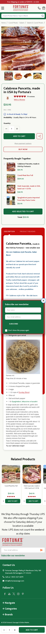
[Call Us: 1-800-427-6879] (40, 8)
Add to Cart (19, 136)
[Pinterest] (23, 594)
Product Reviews (27, 231)
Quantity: (7, 123)
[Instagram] (18, 594)
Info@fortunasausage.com (14, 581)
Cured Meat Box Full (25, 175)
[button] (43, 300)
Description (9, 231)
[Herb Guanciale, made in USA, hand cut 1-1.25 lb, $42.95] (32, 474)
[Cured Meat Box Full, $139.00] (11, 474)
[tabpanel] (8, 76)
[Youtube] (9, 594)
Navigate (10, 602)
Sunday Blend (24, 392)
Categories (11, 608)
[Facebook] (5, 594)
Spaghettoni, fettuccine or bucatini (24, 401)
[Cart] (44, 8)
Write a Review (19, 100)
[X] (14, 594)
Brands (9, 614)
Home (3, 23)
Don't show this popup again (18, 330)
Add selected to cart (23, 211)
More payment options (23, 143)
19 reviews (31, 96)
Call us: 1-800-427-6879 (14, 577)
